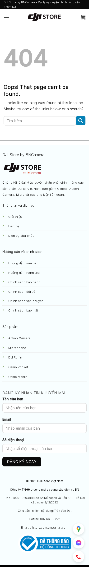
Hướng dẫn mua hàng (24, 263)
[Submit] (80, 120)
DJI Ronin (15, 357)
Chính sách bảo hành (24, 282)
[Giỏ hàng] (83, 17)
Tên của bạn (12, 399)
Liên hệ (13, 226)
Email (6, 419)
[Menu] (6, 17)
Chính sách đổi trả (22, 291)
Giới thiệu (15, 216)
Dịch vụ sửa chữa (21, 235)
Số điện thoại (13, 440)
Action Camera (19, 338)
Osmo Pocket (18, 367)
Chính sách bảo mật (23, 310)
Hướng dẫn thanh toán (25, 272)
